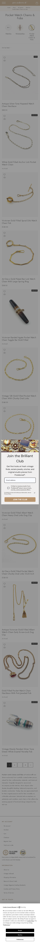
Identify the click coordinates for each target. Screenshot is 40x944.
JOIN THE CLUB (20, 499)
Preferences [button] (6, 925)
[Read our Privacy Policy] (34, 493)
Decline (20, 935)
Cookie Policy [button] (30, 921)
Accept (20, 930)
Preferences (20, 939)
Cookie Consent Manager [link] (10, 907)
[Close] (36, 442)
